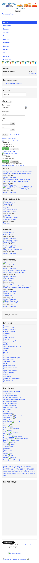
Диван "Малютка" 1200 (10, 303)
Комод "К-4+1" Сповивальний (12, 250)
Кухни (5, 356)
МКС (5, 410)
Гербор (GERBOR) (9, 438)
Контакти (6, 29)
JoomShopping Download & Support (13, 165)
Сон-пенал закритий (9, 472)
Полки (5, 350)
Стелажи (6, 348)
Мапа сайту (7, 60)
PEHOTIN (6, 407)
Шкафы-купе (7, 376)
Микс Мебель (7, 436)
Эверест (6, 405)
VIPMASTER (7, 397)
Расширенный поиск (8, 14)
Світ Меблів (7, 391)
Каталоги (6, 56)
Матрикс (6, 442)
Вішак (5, 335)
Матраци (6, 382)
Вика (5, 411)
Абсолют (6, 401)
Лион (5, 430)
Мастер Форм (7, 422)
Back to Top (29, 545)
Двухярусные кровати (10, 354)
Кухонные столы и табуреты (12, 358)
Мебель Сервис (8, 399)
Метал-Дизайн (8, 460)
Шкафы (5, 374)
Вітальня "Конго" (8, 265)
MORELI (6, 458)
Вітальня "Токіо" (8, 295)
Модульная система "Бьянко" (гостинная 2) (17, 174)
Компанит (6, 403)
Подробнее (14, 149)
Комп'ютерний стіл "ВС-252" (22, 466)
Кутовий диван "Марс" (9, 139)
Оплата (5, 49)
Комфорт (6, 395)
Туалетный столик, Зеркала (12, 346)
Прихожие (6, 333)
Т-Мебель (6, 432)
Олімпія (5, 452)
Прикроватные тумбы (10, 341)
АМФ (5, 420)
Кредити (6, 46)
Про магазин (7, 25)
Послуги (6, 36)
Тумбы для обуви (8, 337)
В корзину (32, 74)
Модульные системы (9, 330)
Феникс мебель (8, 418)
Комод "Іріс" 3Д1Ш (28, 470)
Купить (5, 149)
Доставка (6, 32)
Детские (5, 352)
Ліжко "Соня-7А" (8, 204)
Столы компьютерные (10, 367)
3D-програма (7, 53)
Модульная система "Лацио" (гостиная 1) (16, 288)
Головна (5, 22)
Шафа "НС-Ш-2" (8, 466)
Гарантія (6, 39)
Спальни (6, 339)
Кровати (5, 345)
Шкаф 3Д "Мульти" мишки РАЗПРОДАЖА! (16, 189)
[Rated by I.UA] (31, 559)
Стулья (5, 363)
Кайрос (5, 454)
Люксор (5, 444)
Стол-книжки (7, 369)
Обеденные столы (9, 361)
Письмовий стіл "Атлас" (10, 468)
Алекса (5, 446)
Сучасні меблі (7, 450)
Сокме (5, 393)
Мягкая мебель (8, 380)
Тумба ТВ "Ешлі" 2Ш (22, 472)
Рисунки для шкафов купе (11, 378)
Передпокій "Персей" (9, 219)
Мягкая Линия (7, 414)
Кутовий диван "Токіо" (9, 151)
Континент (6, 424)
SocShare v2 (35, 545)
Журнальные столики (10, 371)
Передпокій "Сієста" (9, 212)
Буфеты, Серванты (9, 331)
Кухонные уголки (8, 359)
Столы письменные (9, 365)
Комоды (5, 343)
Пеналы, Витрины (8, 372)
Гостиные (6, 326)
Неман (5, 426)
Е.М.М (5, 456)
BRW (5, 434)
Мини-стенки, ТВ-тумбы (10, 328)
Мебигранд (7, 428)
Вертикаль (6, 448)
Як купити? (6, 43)
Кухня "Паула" (7, 280)
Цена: (4, 118)
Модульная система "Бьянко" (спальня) (15, 181)
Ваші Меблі (7, 440)
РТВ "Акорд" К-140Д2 (15, 470)
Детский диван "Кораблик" (14, 83)
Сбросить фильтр (14, 134)
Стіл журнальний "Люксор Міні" (19, 474)
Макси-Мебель (8, 416)
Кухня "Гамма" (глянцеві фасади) (13, 272)
